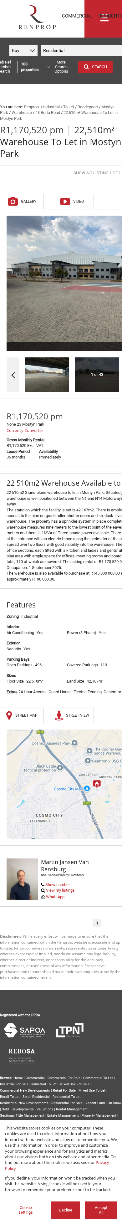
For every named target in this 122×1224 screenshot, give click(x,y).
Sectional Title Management (22, 1116)
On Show (114, 1103)
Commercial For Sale (64, 1078)
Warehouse (22, 112)
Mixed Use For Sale (74, 1084)
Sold (26, 1097)
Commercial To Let (98, 1078)
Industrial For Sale (14, 1084)
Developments (23, 1109)
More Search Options (61, 67)
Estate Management (63, 1116)
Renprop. (32, 107)
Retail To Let (10, 1097)
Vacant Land (95, 1103)
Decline (65, 1210)
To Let (68, 107)
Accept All (101, 1210)
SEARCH (99, 66)
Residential (41, 1097)
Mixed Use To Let (92, 1090)
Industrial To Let (44, 1084)
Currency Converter (25, 430)
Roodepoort (88, 107)
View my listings (60, 890)
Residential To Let (67, 1097)
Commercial (35, 1078)
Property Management (99, 1116)
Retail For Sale (64, 1090)
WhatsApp (55, 896)
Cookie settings (25, 1210)
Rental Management (72, 1109)
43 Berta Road (47, 112)
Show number (57, 884)
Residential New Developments (24, 1103)
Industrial (51, 107)
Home (18, 1078)
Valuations (45, 1109)
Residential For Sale (67, 1103)
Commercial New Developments (25, 1090)
